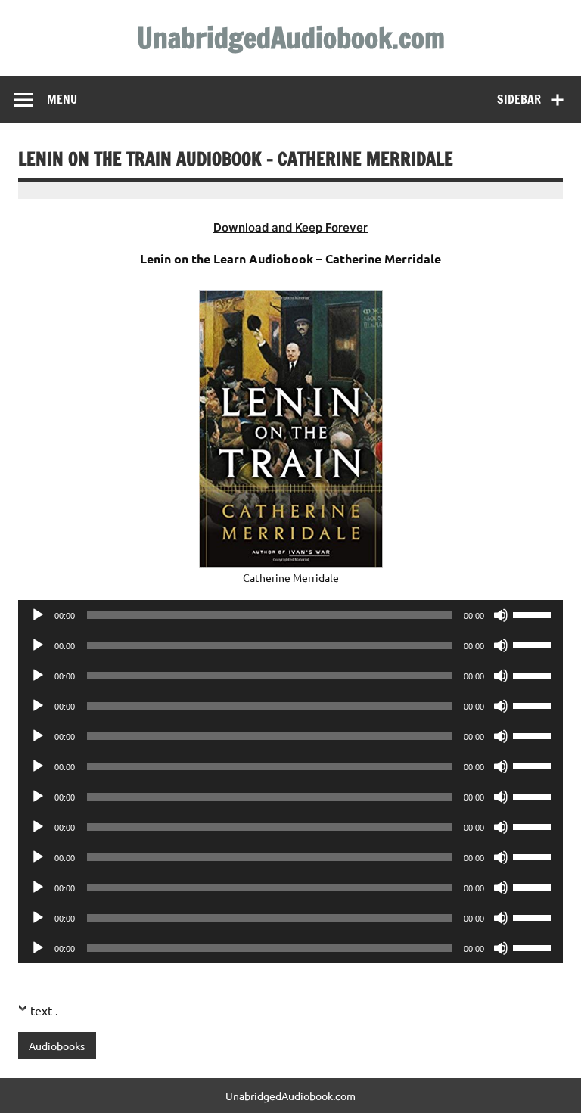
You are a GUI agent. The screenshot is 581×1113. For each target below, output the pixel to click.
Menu (62, 99)
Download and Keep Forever (290, 227)
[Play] (37, 615)
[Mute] (500, 615)
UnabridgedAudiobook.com (291, 38)
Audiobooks (57, 1045)
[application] (290, 615)
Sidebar (519, 99)
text (41, 1010)
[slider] (534, 613)
